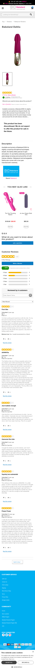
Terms (3, 594)
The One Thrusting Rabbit (10, 214)
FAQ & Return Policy (6, 591)
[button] (3, 8)
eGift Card (4, 578)
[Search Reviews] (30, 295)
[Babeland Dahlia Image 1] (17, 49)
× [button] (33, 651)
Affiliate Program (5, 616)
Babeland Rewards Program (8, 620)
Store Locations (5, 613)
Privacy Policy (5, 597)
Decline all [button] (25, 662)
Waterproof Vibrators (20, 21)
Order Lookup (5, 584)
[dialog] (17, 660)
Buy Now (10, 226)
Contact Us (4, 581)
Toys (3, 21)
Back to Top (17, 562)
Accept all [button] (9, 662)
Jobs (3, 626)
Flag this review (7, 342)
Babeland (13, 178)
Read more (11, 659)
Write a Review (12, 95)
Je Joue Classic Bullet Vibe (26, 214)
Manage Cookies (5, 600)
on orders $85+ (17, 3)
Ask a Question (6, 104)
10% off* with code (17, 1)
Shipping (4, 588)
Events (3, 610)
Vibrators (9, 21)
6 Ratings (4, 95)
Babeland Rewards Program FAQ (9, 623)
